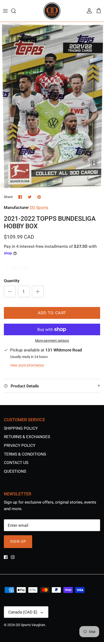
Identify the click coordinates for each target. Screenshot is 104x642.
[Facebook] (5, 557)
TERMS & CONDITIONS (25, 454)
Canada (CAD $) (22, 612)
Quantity (11, 280)
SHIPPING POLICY (21, 428)
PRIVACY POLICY (19, 445)
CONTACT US (16, 462)
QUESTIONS (15, 471)
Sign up (18, 541)
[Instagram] (13, 557)
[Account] (88, 11)
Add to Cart (52, 312)
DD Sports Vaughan (30, 625)
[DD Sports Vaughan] (52, 10)
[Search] (16, 11)
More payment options (52, 340)
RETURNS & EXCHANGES (27, 436)
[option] (52, 105)
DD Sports (39, 207)
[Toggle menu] (5, 11)
